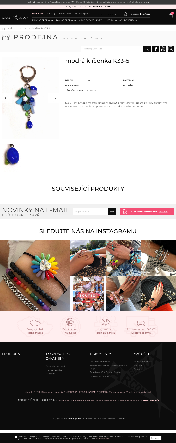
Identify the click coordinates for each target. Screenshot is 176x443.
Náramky (29, 392)
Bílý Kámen (64, 400)
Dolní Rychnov (134, 400)
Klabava (90, 400)
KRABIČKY (83, 392)
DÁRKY (37, 392)
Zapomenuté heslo (143, 361)
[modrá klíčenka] (11, 158)
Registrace (145, 14)
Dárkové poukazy (116, 392)
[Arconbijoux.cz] (15, 18)
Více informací (102, 438)
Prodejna (58, 37)
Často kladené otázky (56, 366)
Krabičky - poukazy (90, 20)
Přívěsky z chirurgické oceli (138, 392)
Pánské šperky (64, 20)
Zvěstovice (109, 400)
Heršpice (99, 400)
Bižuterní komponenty (52, 392)
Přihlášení (139, 365)
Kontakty (51, 13)
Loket (124, 400)
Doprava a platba (82, 13)
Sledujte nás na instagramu (88, 231)
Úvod (9, 28)
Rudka (117, 400)
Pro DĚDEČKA (70, 392)
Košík (136, 373)
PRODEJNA (38, 13)
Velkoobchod (64, 13)
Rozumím (155, 438)
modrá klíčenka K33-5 (39, 28)
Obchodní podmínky (100, 361)
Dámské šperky (41, 20)
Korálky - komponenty (120, 20)
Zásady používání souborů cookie (106, 372)
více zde (163, 211)
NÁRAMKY (93, 392)
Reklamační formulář (100, 376)
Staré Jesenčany (78, 400)
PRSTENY (103, 392)
